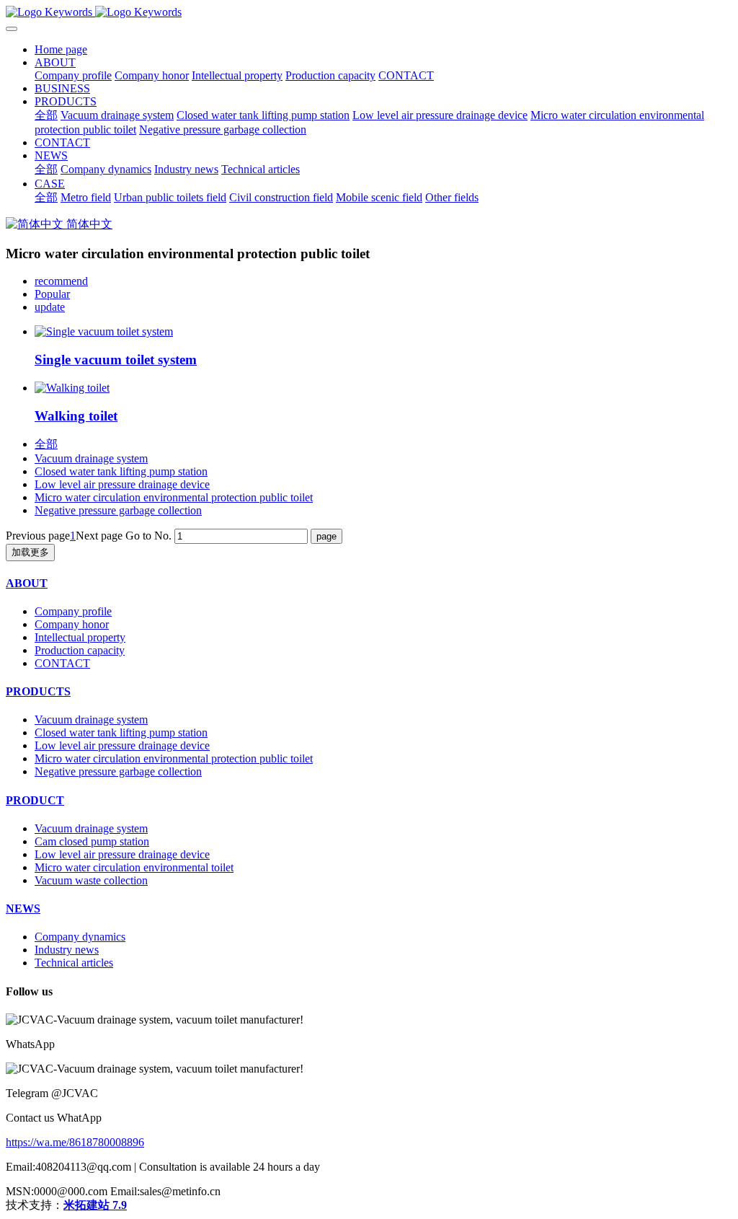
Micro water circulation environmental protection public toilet (174, 497)
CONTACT (62, 663)
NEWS (23, 908)
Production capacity (80, 650)
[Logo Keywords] (369, 12)
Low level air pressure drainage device (122, 484)
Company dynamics (80, 936)
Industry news (67, 949)
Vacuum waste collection (91, 880)
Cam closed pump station (92, 841)
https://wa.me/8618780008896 (75, 1142)
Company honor (72, 624)
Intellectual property (80, 637)
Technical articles (74, 962)
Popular (52, 294)
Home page (61, 49)
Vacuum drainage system (91, 458)
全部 (46, 115)
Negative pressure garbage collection (118, 510)
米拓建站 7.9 (95, 1205)
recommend (61, 281)
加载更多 (30, 552)
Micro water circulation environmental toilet (134, 867)
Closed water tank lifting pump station (121, 471)
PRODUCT (35, 800)
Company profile (73, 611)
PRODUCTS (38, 691)
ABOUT (27, 583)
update (50, 307)
